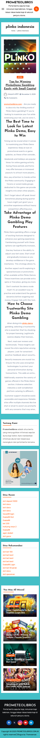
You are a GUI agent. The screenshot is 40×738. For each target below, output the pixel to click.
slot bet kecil (8, 555)
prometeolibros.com (13, 104)
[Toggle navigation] (3, 9)
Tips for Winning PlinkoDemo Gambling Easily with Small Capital (20, 85)
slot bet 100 (8, 552)
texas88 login (8, 514)
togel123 (10, 631)
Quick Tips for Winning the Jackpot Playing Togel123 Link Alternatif (19, 637)
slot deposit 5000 (10, 501)
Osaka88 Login (9, 565)
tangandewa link (13, 680)
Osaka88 (6, 520)
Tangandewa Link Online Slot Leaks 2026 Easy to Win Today (18, 686)
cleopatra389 (13, 94)
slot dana (7, 504)
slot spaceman (9, 574)
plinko (20, 77)
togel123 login (12, 606)
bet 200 (6, 523)
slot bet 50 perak (10, 568)
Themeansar (31, 735)
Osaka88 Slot (8, 517)
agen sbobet (8, 533)
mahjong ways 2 (10, 527)
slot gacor (7, 536)
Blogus (20, 735)
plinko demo (27, 323)
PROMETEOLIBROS (19, 2)
